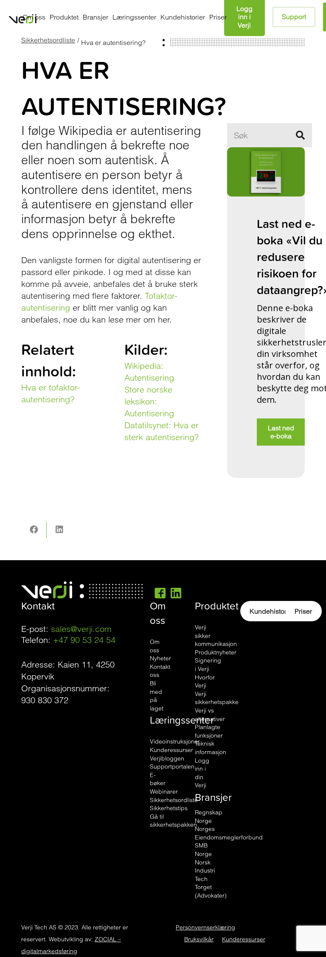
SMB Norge (203, 850)
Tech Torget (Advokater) (211, 887)
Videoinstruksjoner (175, 741)
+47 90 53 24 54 (84, 639)
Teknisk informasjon (210, 748)
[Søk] (300, 135)
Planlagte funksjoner (209, 731)
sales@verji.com (81, 628)
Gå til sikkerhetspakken (173, 821)
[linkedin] (176, 592)
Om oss (155, 646)
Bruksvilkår (199, 939)
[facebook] (160, 592)
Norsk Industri (205, 867)
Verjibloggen (167, 758)
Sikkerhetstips (169, 808)
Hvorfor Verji (205, 682)
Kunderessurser (171, 750)
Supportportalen (172, 766)
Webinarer (164, 791)
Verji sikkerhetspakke (217, 698)
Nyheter (160, 658)
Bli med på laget (156, 695)
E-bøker (158, 779)
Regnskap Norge (208, 816)
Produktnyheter (215, 652)
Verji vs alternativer (210, 715)
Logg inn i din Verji (202, 773)
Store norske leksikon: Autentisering (149, 401)
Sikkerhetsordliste (48, 40)
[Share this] (34, 529)
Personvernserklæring (205, 927)
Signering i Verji (208, 665)
